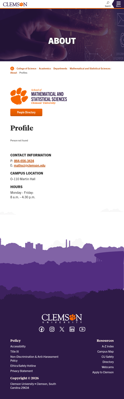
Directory (108, 362)
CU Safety (108, 356)
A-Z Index (108, 346)
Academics (45, 68)
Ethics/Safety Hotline (23, 365)
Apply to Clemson (103, 372)
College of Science (26, 68)
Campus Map (105, 351)
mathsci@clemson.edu (29, 165)
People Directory (26, 112)
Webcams (108, 367)
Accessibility (18, 346)
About (13, 72)
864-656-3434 (24, 161)
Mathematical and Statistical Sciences (90, 68)
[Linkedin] (72, 331)
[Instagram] (52, 331)
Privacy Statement (21, 371)
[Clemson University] (15, 5)
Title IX (14, 351)
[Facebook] (41, 331)
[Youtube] (82, 331)
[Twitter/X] (62, 331)
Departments (60, 68)
